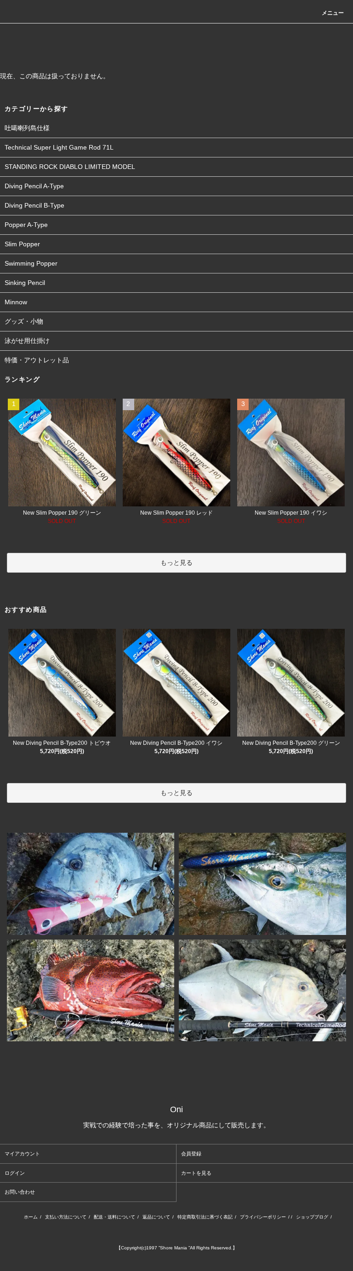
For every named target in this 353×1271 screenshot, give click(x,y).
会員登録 (191, 1153)
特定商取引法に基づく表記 (205, 1216)
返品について (156, 1216)
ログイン (15, 1173)
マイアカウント (22, 1153)
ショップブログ (312, 1216)
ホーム (31, 1216)
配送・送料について (114, 1216)
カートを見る (196, 1173)
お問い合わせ (20, 1192)
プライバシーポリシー (263, 1216)
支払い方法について (65, 1216)
